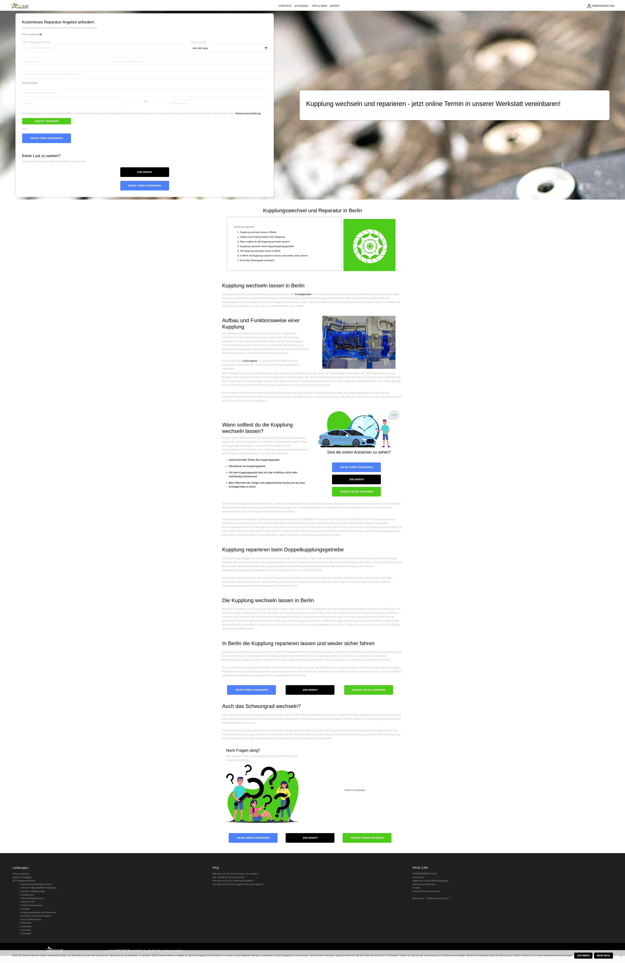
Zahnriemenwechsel (31, 905)
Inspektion (26, 926)
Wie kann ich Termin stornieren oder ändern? (236, 873)
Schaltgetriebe (303, 294)
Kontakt (416, 887)
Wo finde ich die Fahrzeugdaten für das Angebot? (238, 884)
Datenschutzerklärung (248, 113)
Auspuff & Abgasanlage (33, 891)
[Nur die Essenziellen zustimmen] (621, 956)
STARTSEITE (285, 6)
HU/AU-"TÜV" (28, 901)
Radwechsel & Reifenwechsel (36, 884)
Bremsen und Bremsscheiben (36, 915)
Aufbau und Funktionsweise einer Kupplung (262, 237)
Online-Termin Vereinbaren (46, 138)
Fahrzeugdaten (30, 34)
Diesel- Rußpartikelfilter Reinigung (38, 887)
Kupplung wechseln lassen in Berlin (258, 232)
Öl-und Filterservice (31, 919)
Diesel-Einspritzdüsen (32, 898)
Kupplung (233, 285)
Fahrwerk (26, 930)
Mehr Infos (603, 955)
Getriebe (25, 908)
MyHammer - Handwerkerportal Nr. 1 (431, 898)
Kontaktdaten (30, 83)
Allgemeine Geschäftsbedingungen (430, 880)
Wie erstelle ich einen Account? (229, 877)
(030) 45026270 (144, 172)
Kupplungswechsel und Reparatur (38, 912)
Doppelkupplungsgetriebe (281, 246)
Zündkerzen (27, 894)
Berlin (277, 251)
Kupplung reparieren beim (254, 246)
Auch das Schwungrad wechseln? (257, 260)
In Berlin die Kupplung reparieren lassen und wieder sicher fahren (274, 255)
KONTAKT (335, 6)
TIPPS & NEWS (319, 6)
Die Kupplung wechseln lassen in (257, 251)
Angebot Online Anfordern (356, 491)
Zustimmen (583, 955)
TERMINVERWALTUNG (603, 6)
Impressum (418, 877)
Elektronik (26, 922)
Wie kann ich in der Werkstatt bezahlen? (233, 880)
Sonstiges (26, 933)
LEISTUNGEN (301, 6)
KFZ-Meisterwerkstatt (24, 880)
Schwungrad (250, 361)
